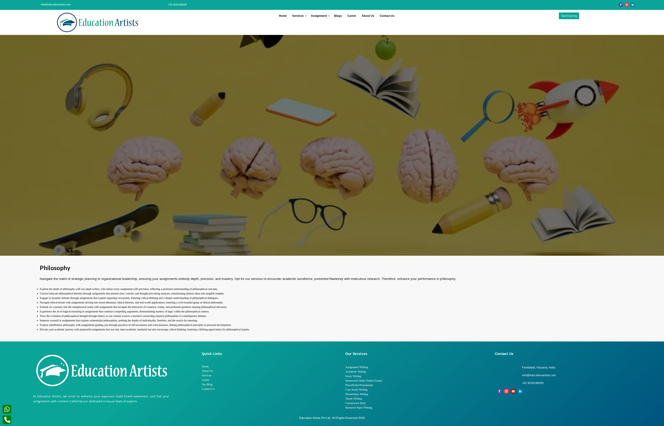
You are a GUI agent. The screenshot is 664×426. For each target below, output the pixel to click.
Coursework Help (355, 403)
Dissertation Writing (356, 394)
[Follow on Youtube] (513, 391)
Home (283, 15)
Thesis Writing (353, 398)
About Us (368, 15)
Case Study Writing (356, 389)
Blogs (338, 15)
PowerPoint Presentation (359, 385)
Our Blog (207, 384)
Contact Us (387, 15)
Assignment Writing (356, 367)
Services (298, 15)
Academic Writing (355, 371)
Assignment (319, 15)
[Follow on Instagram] (626, 5)
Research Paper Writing (358, 407)
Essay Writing (353, 376)
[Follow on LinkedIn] (632, 5)
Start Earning (569, 15)
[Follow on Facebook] (621, 5)
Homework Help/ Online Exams (363, 380)
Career (351, 15)
